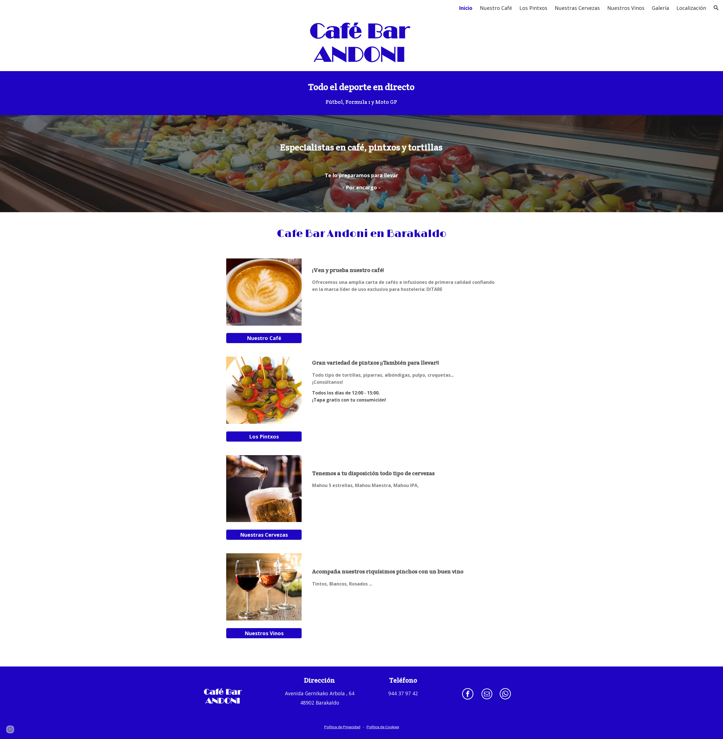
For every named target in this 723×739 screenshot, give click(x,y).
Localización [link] (691, 8)
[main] (361, 93)
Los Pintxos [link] (533, 8)
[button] (716, 8)
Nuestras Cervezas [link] (577, 8)
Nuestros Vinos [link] (625, 8)
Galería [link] (660, 8)
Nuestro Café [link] (496, 8)
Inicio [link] (465, 8)
